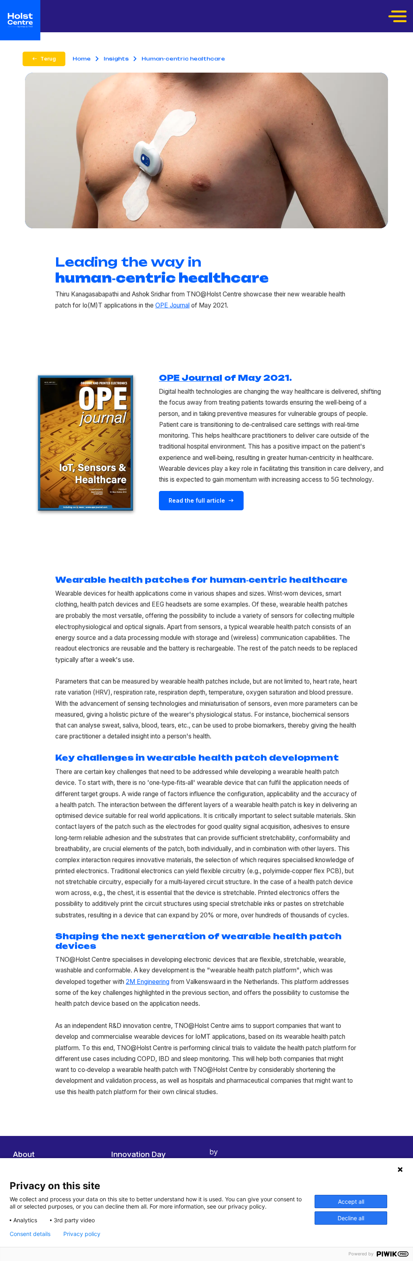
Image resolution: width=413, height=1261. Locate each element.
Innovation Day (138, 1154)
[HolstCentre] (20, 20)
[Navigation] (398, 16)
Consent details (30, 1234)
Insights (116, 59)
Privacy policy (81, 1234)
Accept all (351, 1201)
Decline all (351, 1218)
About (24, 1154)
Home (82, 59)
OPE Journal (172, 305)
